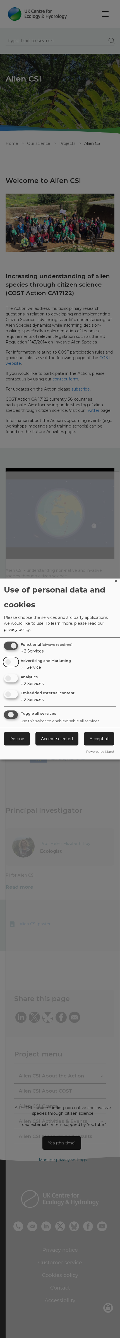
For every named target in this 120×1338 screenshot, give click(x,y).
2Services (32, 651)
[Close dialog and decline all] (116, 582)
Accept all (99, 738)
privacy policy (17, 629)
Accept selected (57, 738)
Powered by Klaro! (100, 752)
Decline (16, 738)
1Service (31, 667)
